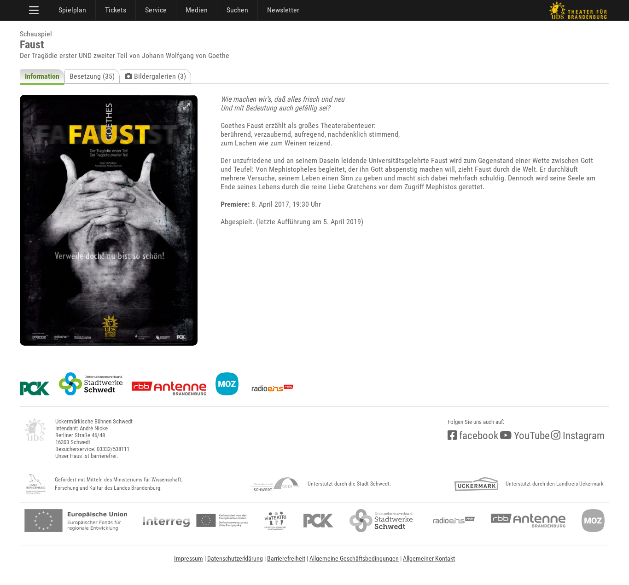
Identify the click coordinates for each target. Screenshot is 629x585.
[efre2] (75, 520)
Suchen (237, 10)
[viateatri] (275, 520)
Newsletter (283, 10)
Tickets (115, 10)
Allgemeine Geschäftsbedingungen (354, 558)
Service (156, 10)
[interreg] (195, 520)
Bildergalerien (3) (159, 76)
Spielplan (72, 10)
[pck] (318, 520)
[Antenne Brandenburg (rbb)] (528, 520)
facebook (477, 435)
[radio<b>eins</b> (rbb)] (452, 520)
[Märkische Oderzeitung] (593, 520)
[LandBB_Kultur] (35, 484)
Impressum (188, 558)
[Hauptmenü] (34, 10)
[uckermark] (476, 484)
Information (42, 76)
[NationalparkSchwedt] (275, 484)
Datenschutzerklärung (235, 558)
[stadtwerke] (381, 520)
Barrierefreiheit (286, 558)
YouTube (531, 435)
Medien (197, 10)
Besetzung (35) (92, 76)
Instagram (582, 435)
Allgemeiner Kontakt (429, 558)
